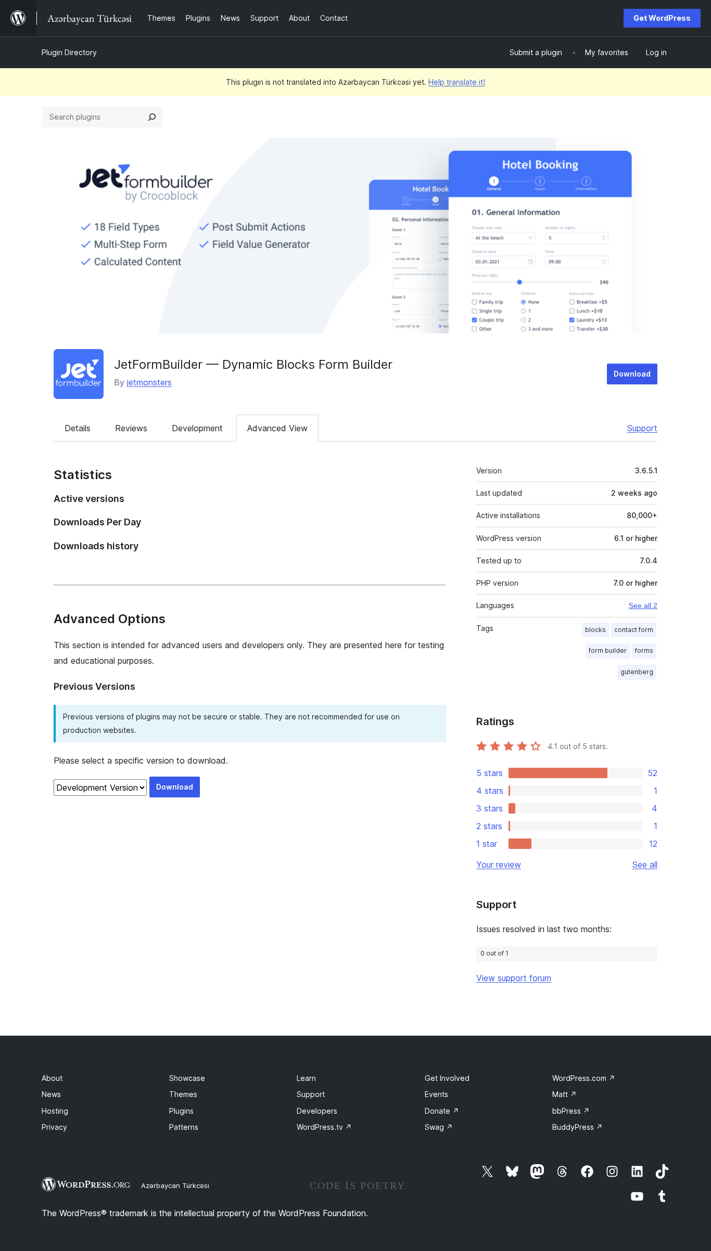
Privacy (54, 1127)
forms (644, 650)
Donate (442, 1110)
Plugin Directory (69, 52)
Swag (439, 1127)
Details (78, 428)
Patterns (183, 1127)
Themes (183, 1094)
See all (644, 864)
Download (632, 373)
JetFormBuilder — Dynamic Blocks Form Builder (253, 364)
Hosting (55, 1110)
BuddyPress (577, 1127)
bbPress (571, 1110)
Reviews (131, 428)
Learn (306, 1078)
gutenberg (636, 672)
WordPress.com (583, 1078)
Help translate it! (456, 82)
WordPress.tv (324, 1127)
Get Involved (447, 1078)
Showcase (187, 1078)
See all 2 (643, 605)
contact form (633, 630)
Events (436, 1094)
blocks (595, 630)
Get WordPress (662, 18)
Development (197, 428)
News (51, 1094)
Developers (317, 1110)
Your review (498, 864)
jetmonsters (149, 382)
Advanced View (277, 428)
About (52, 1078)
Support (642, 428)
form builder (608, 650)
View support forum (513, 978)
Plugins (181, 1110)
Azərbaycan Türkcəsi (175, 1185)
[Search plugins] (152, 117)
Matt (564, 1094)
